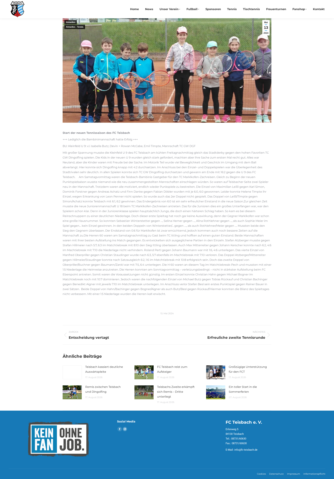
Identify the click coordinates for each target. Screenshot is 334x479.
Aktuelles (70, 22)
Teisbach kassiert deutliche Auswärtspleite (104, 369)
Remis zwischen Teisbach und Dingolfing (103, 389)
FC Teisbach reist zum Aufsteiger (172, 369)
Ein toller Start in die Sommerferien (243, 389)
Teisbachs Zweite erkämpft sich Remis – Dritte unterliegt (176, 391)
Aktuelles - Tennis (75, 27)
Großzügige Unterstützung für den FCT (248, 369)
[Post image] (72, 372)
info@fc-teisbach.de (245, 449)
